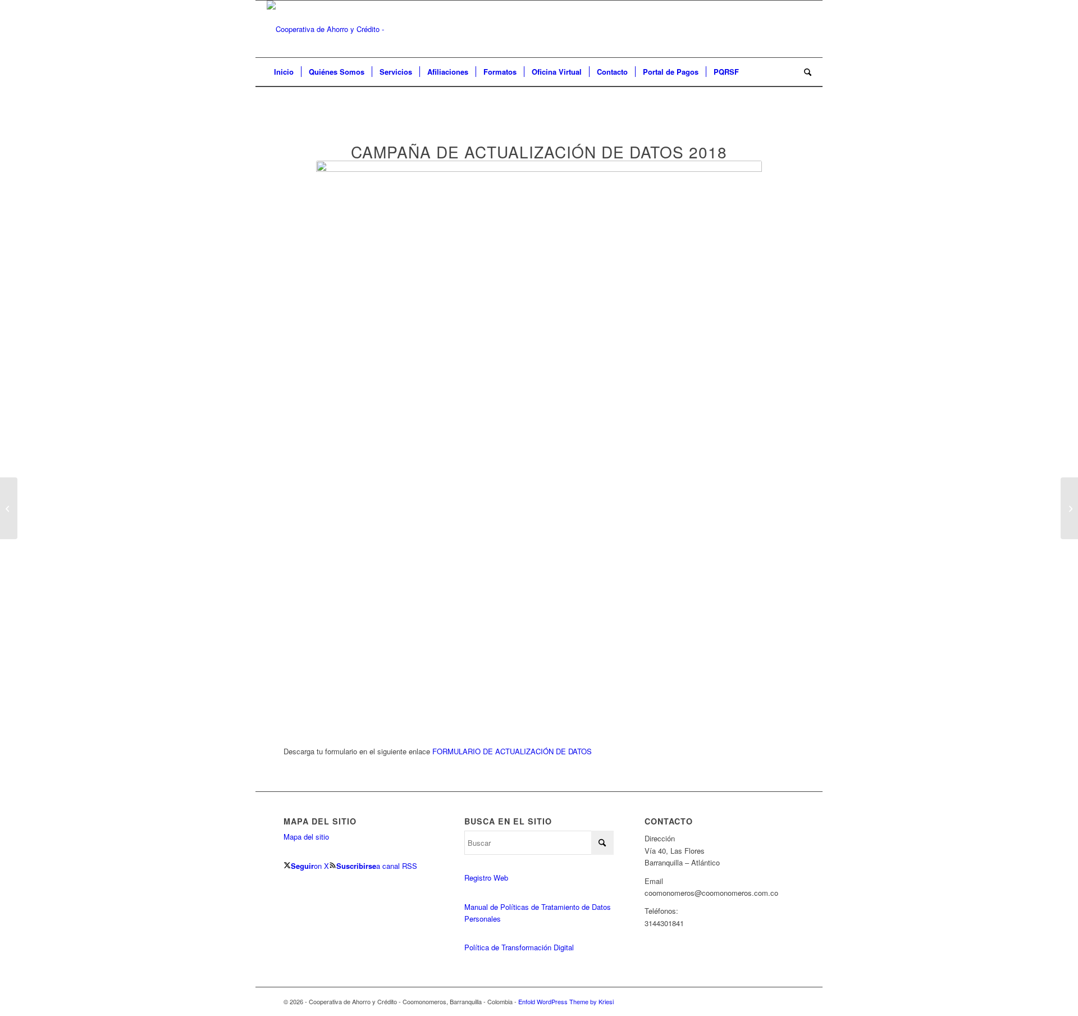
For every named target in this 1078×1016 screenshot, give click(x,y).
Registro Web (486, 877)
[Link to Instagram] (752, 1001)
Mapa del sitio (306, 836)
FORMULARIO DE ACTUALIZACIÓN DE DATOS (512, 751)
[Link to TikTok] (786, 1001)
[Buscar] (804, 72)
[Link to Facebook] (769, 1001)
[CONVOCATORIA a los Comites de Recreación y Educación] (8, 508)
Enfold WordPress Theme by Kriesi (566, 1001)
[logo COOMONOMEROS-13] (352, 29)
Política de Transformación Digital (519, 947)
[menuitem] (284, 72)
